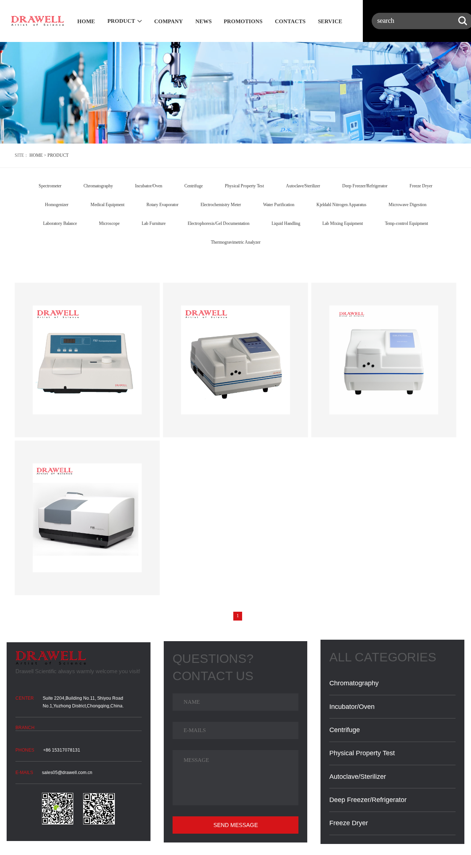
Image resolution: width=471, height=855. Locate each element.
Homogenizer (56, 204)
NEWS (203, 21)
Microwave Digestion (407, 204)
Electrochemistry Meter (221, 204)
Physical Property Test (244, 185)
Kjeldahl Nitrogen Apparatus (341, 204)
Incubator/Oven (148, 185)
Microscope (109, 223)
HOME (86, 21)
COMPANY (168, 21)
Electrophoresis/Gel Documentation (218, 223)
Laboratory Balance (60, 223)
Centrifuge (193, 185)
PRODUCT (121, 21)
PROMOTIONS (243, 21)
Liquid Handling (286, 223)
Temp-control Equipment (406, 223)
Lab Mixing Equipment (342, 223)
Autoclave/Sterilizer (303, 185)
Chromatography (98, 185)
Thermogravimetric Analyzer (236, 242)
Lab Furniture (154, 223)
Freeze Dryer (421, 185)
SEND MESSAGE (235, 825)
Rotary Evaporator (162, 204)
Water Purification (278, 204)
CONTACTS (290, 21)
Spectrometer (50, 185)
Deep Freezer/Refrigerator (364, 185)
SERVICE (330, 21)
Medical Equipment (107, 204)
